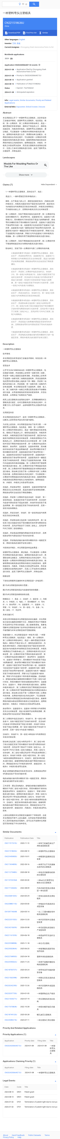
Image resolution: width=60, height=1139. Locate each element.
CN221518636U (11, 851)
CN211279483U (11, 872)
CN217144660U (11, 888)
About (5, 1135)
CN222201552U (11, 919)
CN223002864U (11, 949)
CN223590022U (11, 962)
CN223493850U (11, 856)
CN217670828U (11, 1007)
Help (19, 1137)
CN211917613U (11, 843)
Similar (45, 33)
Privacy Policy (8, 1137)
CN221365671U (11, 999)
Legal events (14, 100)
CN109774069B (11, 912)
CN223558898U (11, 943)
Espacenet (20, 107)
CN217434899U (11, 864)
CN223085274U (11, 1020)
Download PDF (14, 33)
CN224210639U (11, 927)
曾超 (18, 43)
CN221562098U (11, 978)
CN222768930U (11, 956)
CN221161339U (11, 935)
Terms (47, 1135)
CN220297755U (11, 993)
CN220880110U (11, 904)
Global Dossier (32, 107)
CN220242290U (11, 985)
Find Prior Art (31, 33)
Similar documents (27, 100)
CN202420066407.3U (13, 1046)
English (22, 39)
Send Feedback (18, 1135)
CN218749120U (11, 1015)
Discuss (42, 107)
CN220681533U (11, 896)
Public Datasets (34, 1135)
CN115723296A (11, 880)
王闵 (14, 43)
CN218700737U (11, 970)
